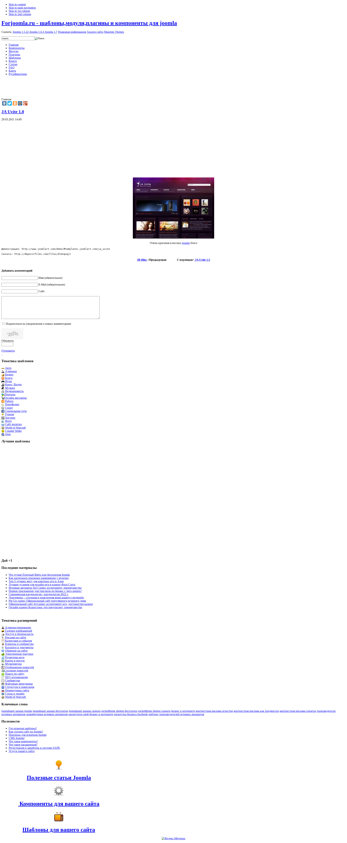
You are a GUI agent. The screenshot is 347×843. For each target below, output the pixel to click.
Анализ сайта (95, 31)
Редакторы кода (14, 657)
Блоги (8, 377)
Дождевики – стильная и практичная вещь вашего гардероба (46, 597)
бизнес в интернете (183, 711)
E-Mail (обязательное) (51, 284)
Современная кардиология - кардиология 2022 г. (38, 594)
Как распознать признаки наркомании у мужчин (39, 578)
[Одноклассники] (15, 103)
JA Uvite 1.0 (12, 111)
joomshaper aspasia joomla (16, 711)
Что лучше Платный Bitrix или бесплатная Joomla (39, 574)
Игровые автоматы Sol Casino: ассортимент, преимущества (45, 587)
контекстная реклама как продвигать (256, 711)
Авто (8, 368)
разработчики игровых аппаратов (47, 714)
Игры (8, 381)
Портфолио (12, 404)
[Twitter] (9, 103)
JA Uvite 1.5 (202, 259)
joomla (186, 242)
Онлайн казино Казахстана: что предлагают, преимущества (45, 607)
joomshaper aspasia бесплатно (50, 711)
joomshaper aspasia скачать (85, 711)
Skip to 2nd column (20, 14)
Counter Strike (13, 430)
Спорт (9, 407)
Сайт (41, 291)
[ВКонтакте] (4, 103)
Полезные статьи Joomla (59, 777)
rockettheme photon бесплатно (119, 711)
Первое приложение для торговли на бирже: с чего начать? (45, 591)
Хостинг (10, 417)
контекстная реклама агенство (214, 711)
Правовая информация (72, 31)
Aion (8, 434)
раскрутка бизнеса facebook (131, 714)
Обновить (7, 340)
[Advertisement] (173, 87)
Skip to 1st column (19, 10)
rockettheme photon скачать (154, 711)
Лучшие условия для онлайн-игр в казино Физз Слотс (42, 584)
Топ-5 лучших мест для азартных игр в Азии (36, 581)
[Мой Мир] (20, 103)
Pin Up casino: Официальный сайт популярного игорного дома (47, 600)
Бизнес (9, 374)
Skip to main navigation (22, 7)
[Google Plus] (25, 103)
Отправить (8, 350)
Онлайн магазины (15, 397)
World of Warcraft (15, 427)
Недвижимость (14, 391)
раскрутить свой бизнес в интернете (90, 714)
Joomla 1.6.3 (37, 31)
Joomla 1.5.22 (21, 31)
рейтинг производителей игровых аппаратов (176, 714)
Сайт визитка (13, 424)
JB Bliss (142, 259)
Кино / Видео (13, 384)
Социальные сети (16, 411)
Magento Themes (114, 31)
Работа (9, 401)
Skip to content (17, 4)
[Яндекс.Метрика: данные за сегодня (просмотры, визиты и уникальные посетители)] (173, 838)
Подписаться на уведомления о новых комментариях (38, 323)
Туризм (9, 414)
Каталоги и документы (19, 647)
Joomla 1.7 (51, 31)
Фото (8, 420)
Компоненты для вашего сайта (58, 803)
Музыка (10, 387)
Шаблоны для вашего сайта (58, 829)
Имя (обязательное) (50, 277)
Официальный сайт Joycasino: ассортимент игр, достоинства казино (51, 604)
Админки (11, 371)
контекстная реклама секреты (298, 711)
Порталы (9, 394)
